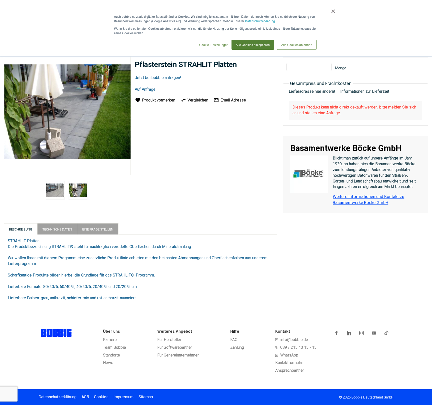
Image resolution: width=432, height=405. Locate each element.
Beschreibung (20, 229)
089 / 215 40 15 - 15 (298, 347)
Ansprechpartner (289, 370)
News (108, 362)
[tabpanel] (55, 191)
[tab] (21, 228)
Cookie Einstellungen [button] (213, 44)
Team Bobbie (114, 347)
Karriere (110, 339)
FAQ (234, 339)
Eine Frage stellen (97, 229)
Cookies (101, 396)
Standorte (111, 355)
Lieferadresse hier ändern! (312, 91)
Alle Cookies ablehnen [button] (296, 44)
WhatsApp (289, 355)
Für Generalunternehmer (178, 355)
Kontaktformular (289, 362)
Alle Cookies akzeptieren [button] (253, 44)
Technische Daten (57, 229)
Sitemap (145, 396)
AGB (85, 396)
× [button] (332, 9)
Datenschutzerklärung (260, 21)
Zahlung (237, 347)
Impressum (124, 396)
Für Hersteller (169, 339)
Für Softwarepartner (174, 347)
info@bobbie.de (294, 339)
